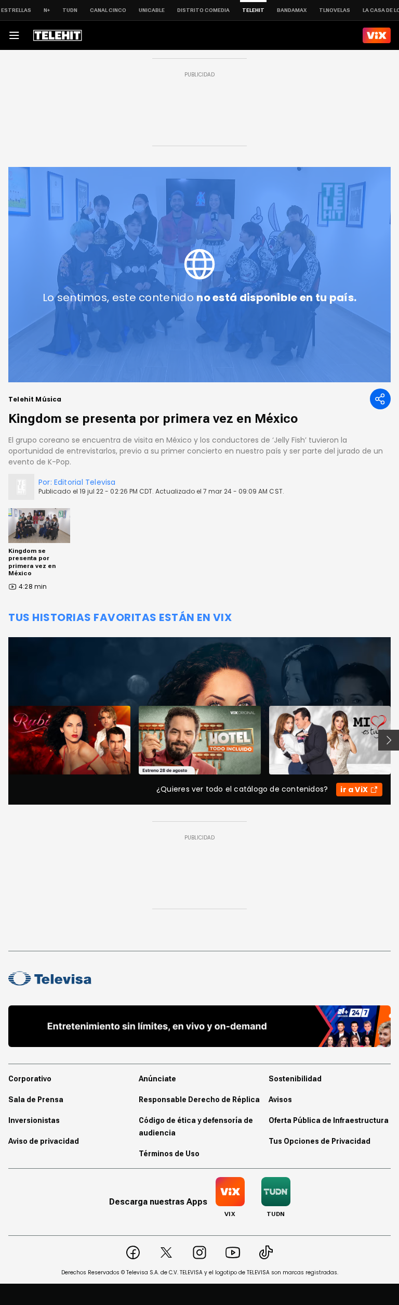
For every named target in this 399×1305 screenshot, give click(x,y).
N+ (47, 10)
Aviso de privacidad (43, 1141)
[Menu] (14, 35)
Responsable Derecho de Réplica (199, 1099)
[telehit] (57, 35)
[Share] (380, 399)
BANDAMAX (292, 10)
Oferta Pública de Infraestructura (329, 1120)
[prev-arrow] (2, 740)
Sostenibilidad (295, 1079)
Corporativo (29, 1079)
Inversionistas (34, 1120)
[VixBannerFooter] (199, 1026)
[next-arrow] (388, 740)
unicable (152, 10)
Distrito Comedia (203, 10)
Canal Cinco (108, 10)
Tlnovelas (334, 10)
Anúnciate (157, 1079)
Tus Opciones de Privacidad (319, 1141)
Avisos (280, 1099)
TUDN (69, 10)
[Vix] (377, 35)
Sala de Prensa (35, 1099)
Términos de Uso (169, 1153)
